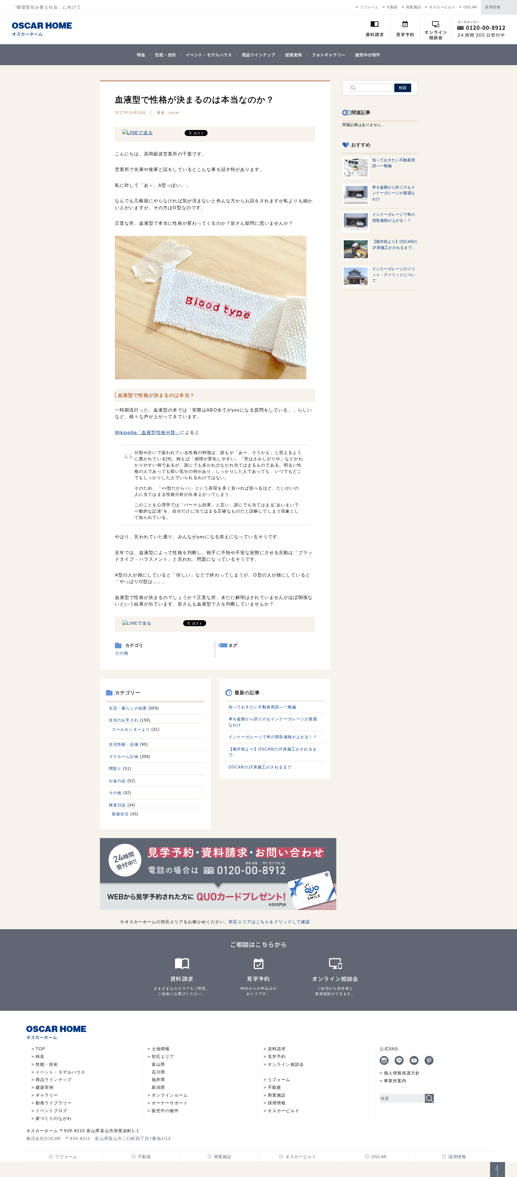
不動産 (392, 7)
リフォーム (369, 7)
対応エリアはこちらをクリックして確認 (269, 921)
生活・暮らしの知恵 (128, 708)
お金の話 (117, 781)
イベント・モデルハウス (209, 55)
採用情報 (493, 7)
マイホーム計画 (124, 756)
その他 (121, 653)
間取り (115, 768)
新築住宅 (120, 814)
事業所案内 (395, 1080)
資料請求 (277, 1048)
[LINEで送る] (137, 132)
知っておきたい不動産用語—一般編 (262, 707)
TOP (40, 1048)
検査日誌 (117, 805)
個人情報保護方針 (402, 1073)
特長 (141, 55)
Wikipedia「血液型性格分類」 (147, 432)
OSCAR (470, 7)
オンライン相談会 (286, 1064)
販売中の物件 (367, 55)
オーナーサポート (170, 1102)
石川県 (158, 1072)
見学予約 (277, 1056)
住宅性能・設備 (124, 744)
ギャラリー (47, 1095)
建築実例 (293, 55)
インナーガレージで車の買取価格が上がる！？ (273, 737)
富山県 (158, 1064)
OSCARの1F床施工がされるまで (260, 767)
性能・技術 (165, 55)
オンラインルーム (170, 1095)
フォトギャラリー (328, 55)
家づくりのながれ (54, 1118)
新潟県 (158, 1087)
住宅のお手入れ (124, 720)
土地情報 (161, 1048)
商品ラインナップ (258, 55)
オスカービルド (442, 7)
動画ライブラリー (54, 1102)
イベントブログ (51, 1110)
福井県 (158, 1079)
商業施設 (413, 7)
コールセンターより (131, 729)
